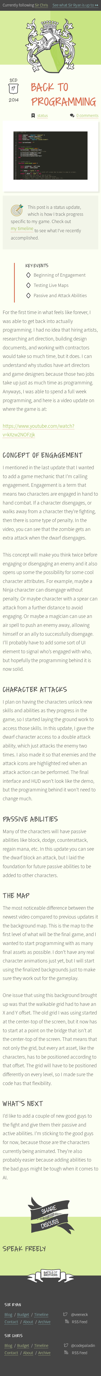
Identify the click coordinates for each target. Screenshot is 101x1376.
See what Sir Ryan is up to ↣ (75, 5)
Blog (8, 1314)
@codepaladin (83, 1345)
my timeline (22, 228)
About (28, 1321)
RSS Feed (79, 1321)
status (42, 115)
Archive (44, 1321)
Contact (11, 1321)
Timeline (41, 1314)
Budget (23, 1314)
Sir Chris (41, 5)
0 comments (87, 115)
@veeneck (79, 1314)
